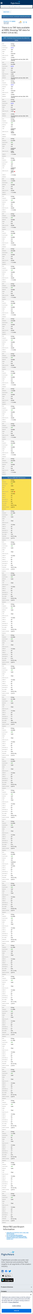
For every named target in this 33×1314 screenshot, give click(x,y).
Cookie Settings (16, 1305)
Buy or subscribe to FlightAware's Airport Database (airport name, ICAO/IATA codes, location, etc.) (17, 1238)
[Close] (31, 1295)
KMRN (13, 21)
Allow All (16, 1310)
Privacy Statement (13, 1302)
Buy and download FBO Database (15, 1235)
